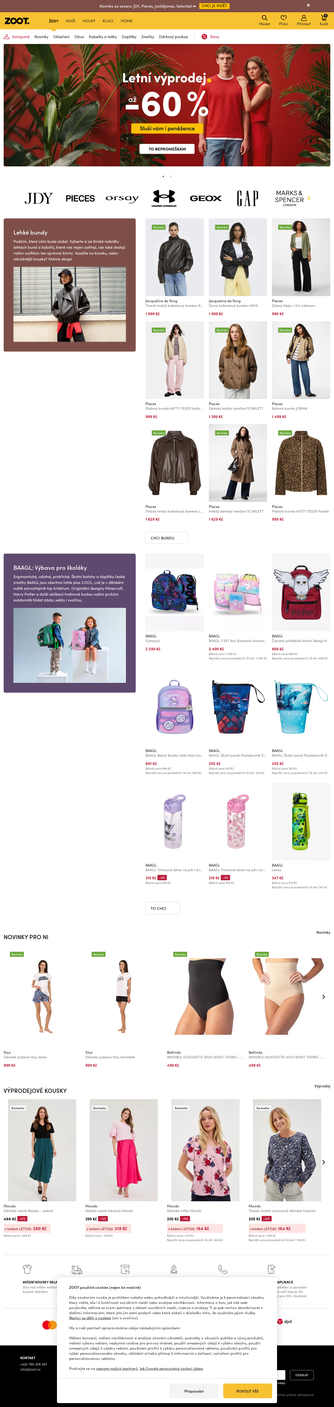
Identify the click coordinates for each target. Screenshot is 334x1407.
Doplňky (129, 36)
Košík (324, 19)
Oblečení (61, 36)
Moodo (10, 1205)
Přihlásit (304, 23)
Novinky (41, 36)
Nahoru (322, 1377)
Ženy (53, 20)
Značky (147, 36)
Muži (71, 20)
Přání (283, 23)
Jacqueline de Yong (161, 300)
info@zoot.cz (30, 1369)
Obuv (79, 36)
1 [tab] (163, 176)
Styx (7, 1052)
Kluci (108, 20)
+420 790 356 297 (33, 1364)
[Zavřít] (308, 6)
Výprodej (322, 1085)
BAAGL (150, 636)
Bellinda (174, 1052)
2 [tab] (170, 176)
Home (127, 20)
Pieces (277, 300)
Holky (89, 20)
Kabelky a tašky (103, 36)
